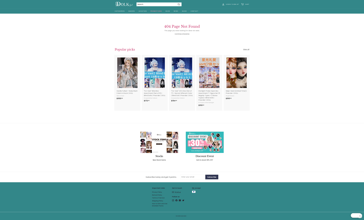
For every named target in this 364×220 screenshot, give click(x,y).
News (176, 11)
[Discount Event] (205, 142)
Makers (132, 11)
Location (143, 11)
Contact (194, 11)
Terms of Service (158, 198)
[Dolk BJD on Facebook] (176, 200)
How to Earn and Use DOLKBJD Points (159, 205)
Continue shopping (182, 34)
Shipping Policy (157, 201)
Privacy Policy (157, 192)
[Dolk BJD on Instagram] (173, 200)
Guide (184, 11)
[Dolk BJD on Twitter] (183, 200)
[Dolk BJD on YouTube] (180, 200)
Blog (168, 11)
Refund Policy (157, 195)
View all (246, 49)
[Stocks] (159, 142)
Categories (120, 11)
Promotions (156, 11)
